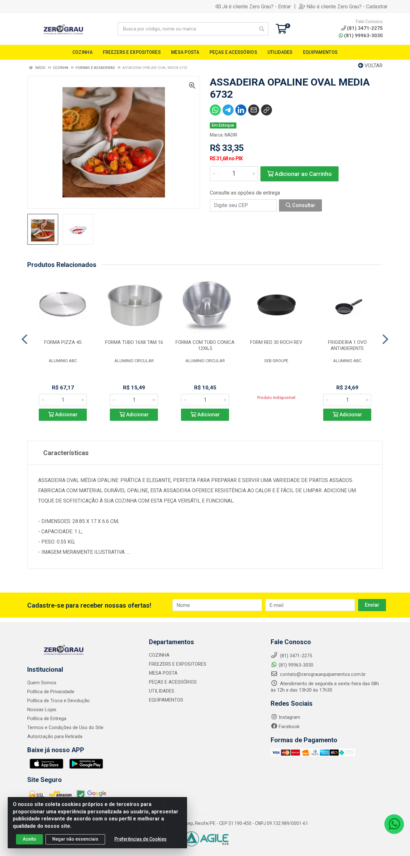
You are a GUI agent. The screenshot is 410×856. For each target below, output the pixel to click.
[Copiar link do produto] (266, 109)
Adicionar (66, 414)
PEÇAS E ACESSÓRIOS (173, 682)
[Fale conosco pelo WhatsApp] (394, 824)
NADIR (231, 134)
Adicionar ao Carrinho (303, 173)
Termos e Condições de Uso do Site (65, 727)
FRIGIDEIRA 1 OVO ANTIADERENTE (347, 345)
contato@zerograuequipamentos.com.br (322, 674)
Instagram (289, 717)
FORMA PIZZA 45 (62, 342)
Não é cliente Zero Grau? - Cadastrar (347, 6)
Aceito (29, 839)
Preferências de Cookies (140, 839)
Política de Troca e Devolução (58, 700)
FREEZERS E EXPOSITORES (177, 664)
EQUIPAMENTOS (166, 700)
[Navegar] (24, 339)
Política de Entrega (46, 718)
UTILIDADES (161, 691)
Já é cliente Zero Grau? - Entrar (256, 6)
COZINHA (159, 655)
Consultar (303, 205)
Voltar (372, 65)
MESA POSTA (163, 673)
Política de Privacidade (50, 691)
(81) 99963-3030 (363, 35)
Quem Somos (41, 683)
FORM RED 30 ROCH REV (276, 342)
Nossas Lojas (41, 709)
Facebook (289, 726)
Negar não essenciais (75, 839)
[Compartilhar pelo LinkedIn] (240, 109)
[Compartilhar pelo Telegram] (228, 109)
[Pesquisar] (261, 29)
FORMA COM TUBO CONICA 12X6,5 (205, 345)
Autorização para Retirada (54, 736)
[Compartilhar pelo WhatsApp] (215, 109)
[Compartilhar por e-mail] (253, 109)
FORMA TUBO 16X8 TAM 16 (134, 342)
